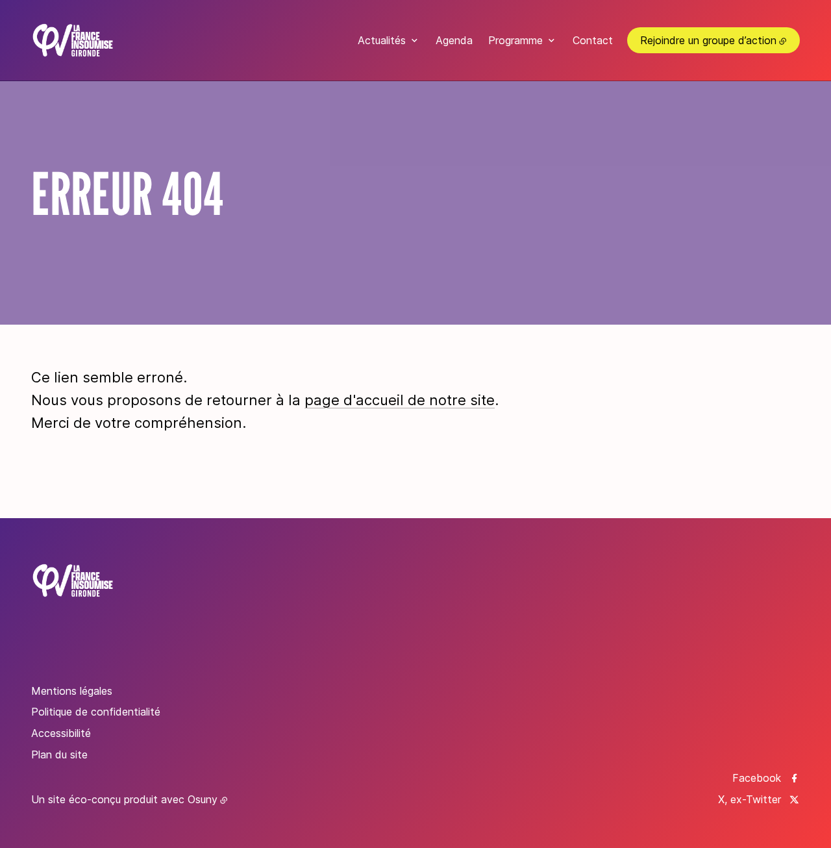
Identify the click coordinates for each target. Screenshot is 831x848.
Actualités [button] (382, 40)
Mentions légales (71, 690)
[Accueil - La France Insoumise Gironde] (72, 40)
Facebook (756, 777)
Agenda (454, 40)
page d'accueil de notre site (399, 400)
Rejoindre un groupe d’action (708, 40)
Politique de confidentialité (95, 711)
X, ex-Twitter (749, 799)
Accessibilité (61, 733)
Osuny (202, 799)
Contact (593, 40)
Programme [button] (515, 40)
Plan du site (59, 754)
